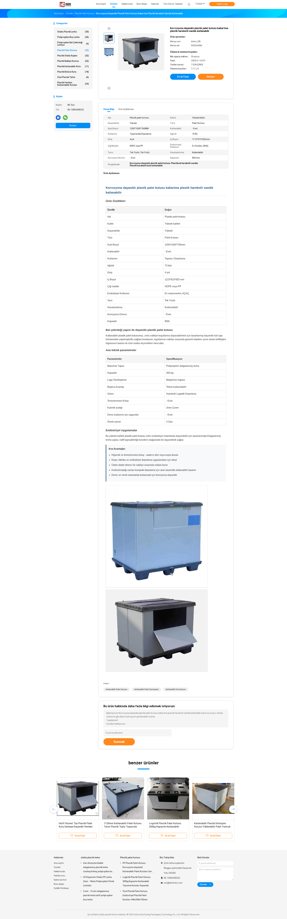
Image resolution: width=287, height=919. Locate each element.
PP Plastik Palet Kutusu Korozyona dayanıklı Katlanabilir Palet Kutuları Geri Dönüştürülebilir (137, 868)
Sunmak (119, 742)
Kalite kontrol (60, 880)
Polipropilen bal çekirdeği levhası (73, 43)
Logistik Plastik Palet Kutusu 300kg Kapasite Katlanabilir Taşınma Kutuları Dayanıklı (162, 826)
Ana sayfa (59, 863)
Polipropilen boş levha (73, 37)
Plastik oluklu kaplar (73, 55)
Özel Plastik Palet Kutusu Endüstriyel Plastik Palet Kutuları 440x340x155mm (135, 895)
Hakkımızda (59, 871)
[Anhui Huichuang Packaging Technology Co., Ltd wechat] (65, 117)
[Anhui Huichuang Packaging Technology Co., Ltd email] (58, 117)
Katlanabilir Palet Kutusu (116, 689)
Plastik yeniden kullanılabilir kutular (73, 83)
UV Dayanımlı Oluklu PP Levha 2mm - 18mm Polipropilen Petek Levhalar (98, 881)
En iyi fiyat (183, 76)
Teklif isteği (222, 4)
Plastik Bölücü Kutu (73, 72)
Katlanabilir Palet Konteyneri (146, 689)
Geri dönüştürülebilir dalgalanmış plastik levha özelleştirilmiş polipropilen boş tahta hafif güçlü (98, 868)
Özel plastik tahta (73, 77)
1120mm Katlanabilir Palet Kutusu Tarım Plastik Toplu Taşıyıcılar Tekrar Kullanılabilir (119, 826)
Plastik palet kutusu (73, 50)
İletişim (73, 125)
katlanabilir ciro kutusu (176, 689)
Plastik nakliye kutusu (73, 61)
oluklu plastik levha (73, 32)
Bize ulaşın (59, 884)
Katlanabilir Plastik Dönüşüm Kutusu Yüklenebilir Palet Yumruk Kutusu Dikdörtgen (209, 826)
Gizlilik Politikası (61, 888)
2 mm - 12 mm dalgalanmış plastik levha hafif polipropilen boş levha (98, 895)
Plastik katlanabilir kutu (73, 66)
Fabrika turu (59, 875)
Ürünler (57, 867)
